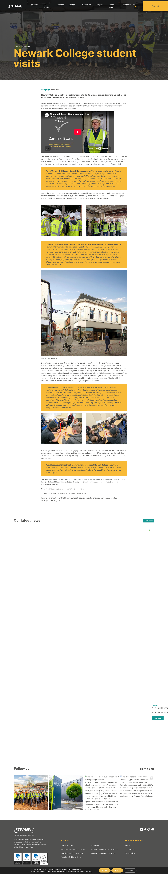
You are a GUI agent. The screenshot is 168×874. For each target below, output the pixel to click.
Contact (155, 6)
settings (90, 871)
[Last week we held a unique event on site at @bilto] (102, 792)
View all (127, 845)
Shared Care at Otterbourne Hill (72, 853)
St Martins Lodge (67, 845)
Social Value (111, 5)
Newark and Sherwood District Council (82, 156)
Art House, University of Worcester (73, 849)
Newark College (59, 105)
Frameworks (86, 4)
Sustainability (129, 4)
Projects (99, 4)
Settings (130, 870)
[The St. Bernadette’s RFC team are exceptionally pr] (137, 792)
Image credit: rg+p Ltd (49, 358)
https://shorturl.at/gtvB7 (51, 500)
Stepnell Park (95, 845)
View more (148, 520)
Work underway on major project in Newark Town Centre (65, 493)
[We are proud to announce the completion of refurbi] (66, 792)
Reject (117, 870)
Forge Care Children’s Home (71, 857)
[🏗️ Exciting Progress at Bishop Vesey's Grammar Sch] (31, 792)
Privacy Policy (130, 853)
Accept (104, 870)
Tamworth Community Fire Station (103, 853)
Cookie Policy (130, 849)
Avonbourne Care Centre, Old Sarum (104, 849)
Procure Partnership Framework (99, 479)
